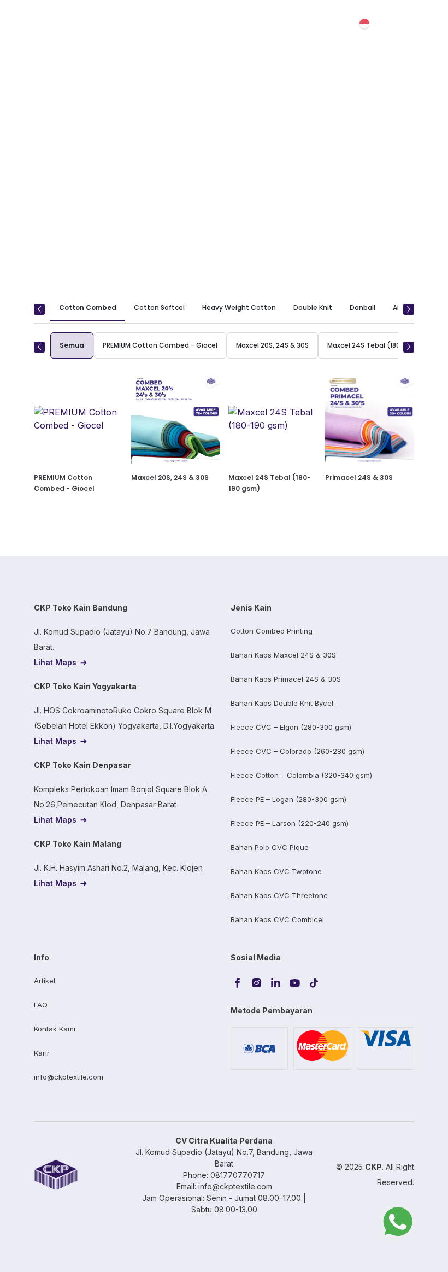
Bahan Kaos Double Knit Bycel (282, 703)
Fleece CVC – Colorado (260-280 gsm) (297, 751)
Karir (42, 1052)
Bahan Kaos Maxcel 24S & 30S (283, 654)
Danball (362, 307)
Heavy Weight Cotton (239, 307)
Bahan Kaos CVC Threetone (279, 895)
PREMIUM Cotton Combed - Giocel (160, 345)
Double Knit (312, 307)
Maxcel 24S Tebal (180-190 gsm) (381, 345)
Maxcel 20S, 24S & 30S (272, 345)
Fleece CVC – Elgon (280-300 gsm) (291, 727)
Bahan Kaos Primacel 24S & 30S (286, 679)
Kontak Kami (54, 1028)
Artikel (44, 980)
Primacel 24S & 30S (359, 477)
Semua (72, 345)
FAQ (41, 1004)
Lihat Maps (55, 662)
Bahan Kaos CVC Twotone (276, 871)
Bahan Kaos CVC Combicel (277, 919)
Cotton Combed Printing (272, 630)
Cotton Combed (87, 307)
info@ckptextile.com (68, 1076)
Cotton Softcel (159, 307)
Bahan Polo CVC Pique (270, 847)
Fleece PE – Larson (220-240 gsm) (290, 823)
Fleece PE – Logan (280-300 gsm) (288, 799)
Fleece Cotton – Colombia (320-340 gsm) (301, 775)
